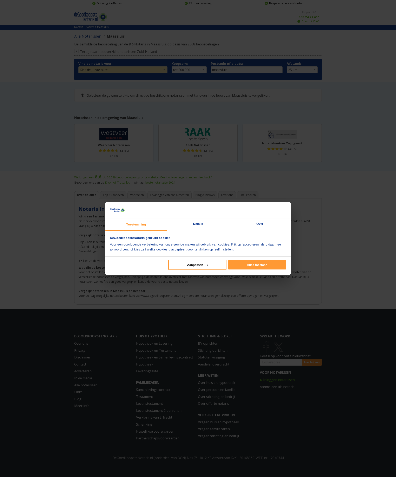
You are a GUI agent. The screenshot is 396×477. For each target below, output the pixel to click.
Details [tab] (198, 223)
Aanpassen (195, 265)
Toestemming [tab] (136, 224)
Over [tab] (259, 223)
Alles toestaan (257, 265)
